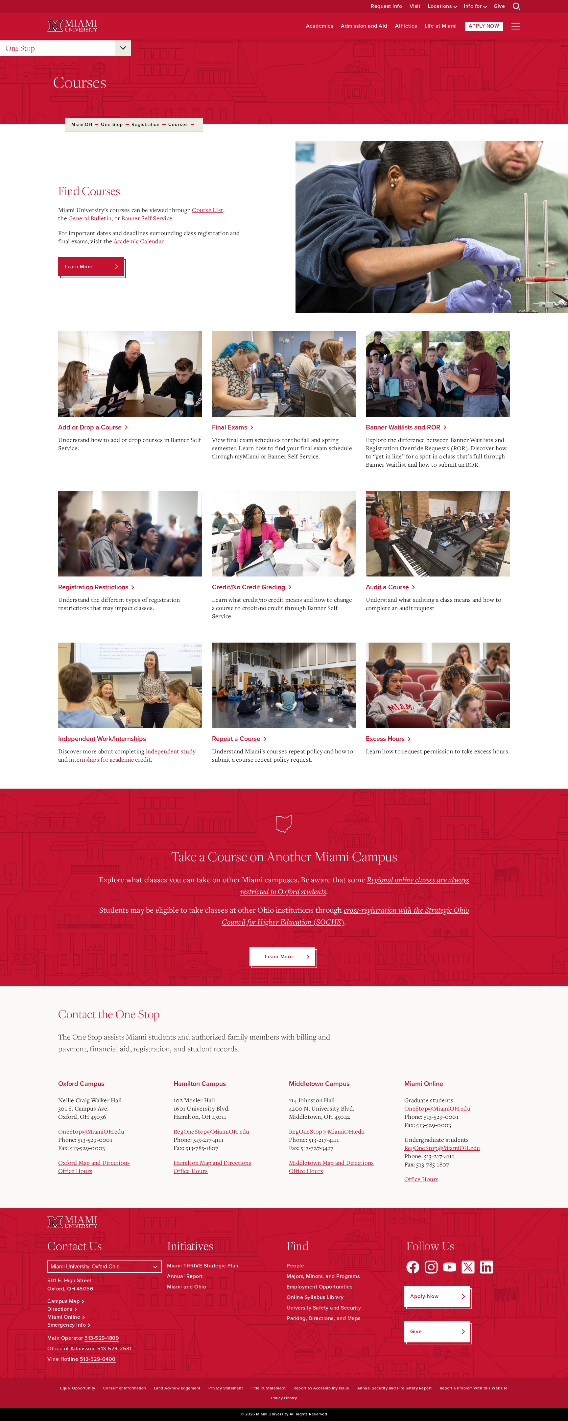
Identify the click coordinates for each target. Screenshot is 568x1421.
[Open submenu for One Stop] (123, 48)
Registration (145, 124)
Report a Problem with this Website (474, 1388)
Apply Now (484, 26)
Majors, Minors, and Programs (323, 1276)
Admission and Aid (364, 26)
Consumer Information (124, 1388)
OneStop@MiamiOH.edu (91, 1131)
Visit (415, 6)
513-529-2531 (114, 1348)
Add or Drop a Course (90, 427)
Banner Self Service (146, 218)
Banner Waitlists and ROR (403, 427)
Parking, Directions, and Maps (324, 1318)
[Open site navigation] (516, 26)
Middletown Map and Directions (331, 1162)
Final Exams (229, 427)
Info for (473, 6)
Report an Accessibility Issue (321, 1388)
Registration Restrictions (93, 587)
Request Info (386, 6)
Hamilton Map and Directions (212, 1162)
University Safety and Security (324, 1308)
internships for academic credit (110, 759)
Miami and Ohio (186, 1287)
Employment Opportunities (319, 1287)
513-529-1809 (101, 1338)
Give (499, 6)
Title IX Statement (268, 1388)
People (295, 1265)
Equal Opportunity (77, 1388)
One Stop (20, 48)
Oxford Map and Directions (94, 1162)
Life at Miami (441, 26)
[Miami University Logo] (72, 26)
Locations (440, 6)
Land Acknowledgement (177, 1388)
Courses (178, 124)
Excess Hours (385, 739)
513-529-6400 (98, 1359)
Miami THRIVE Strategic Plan (203, 1265)
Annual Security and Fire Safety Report (394, 1388)
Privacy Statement (225, 1388)
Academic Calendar (138, 241)
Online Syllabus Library (315, 1297)
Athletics (406, 26)
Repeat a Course (236, 739)
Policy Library (284, 1398)
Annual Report (185, 1276)
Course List (207, 210)
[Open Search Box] (517, 7)
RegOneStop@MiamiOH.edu (211, 1131)
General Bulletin (89, 218)
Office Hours (75, 1171)
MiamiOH (81, 124)
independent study (171, 751)
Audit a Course (387, 587)
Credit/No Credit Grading (248, 587)
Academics (319, 26)
